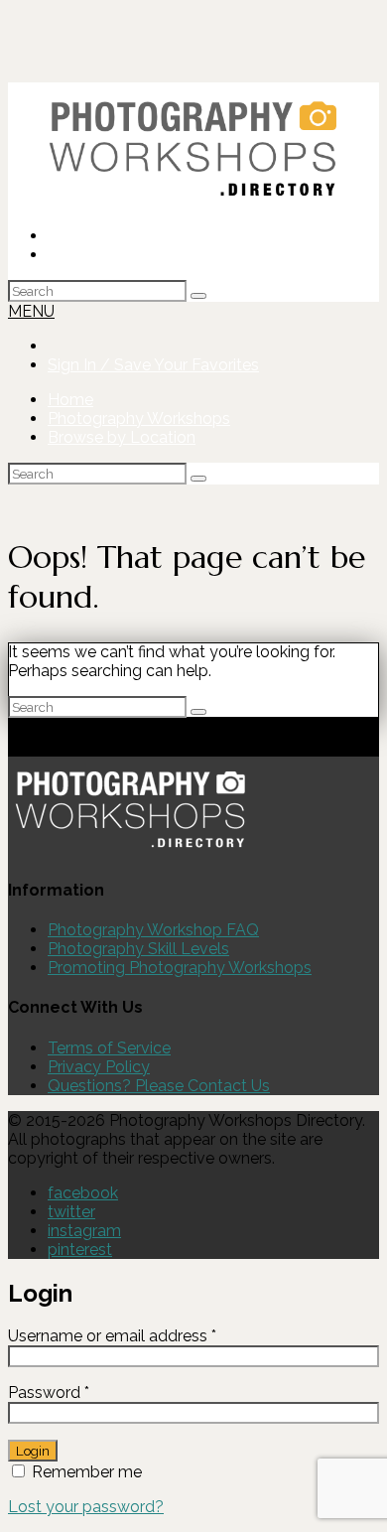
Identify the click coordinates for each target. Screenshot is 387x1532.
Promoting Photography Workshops (180, 967)
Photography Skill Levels (138, 948)
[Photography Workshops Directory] (193, 201)
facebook (83, 1193)
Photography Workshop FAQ (153, 929)
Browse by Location (121, 437)
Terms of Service (109, 1048)
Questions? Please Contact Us (159, 1085)
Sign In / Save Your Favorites (153, 254)
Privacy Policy (99, 1066)
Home (70, 399)
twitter (71, 1211)
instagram (84, 1230)
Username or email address (144, 1335)
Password (81, 1392)
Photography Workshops (139, 418)
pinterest (80, 1249)
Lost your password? (86, 1506)
